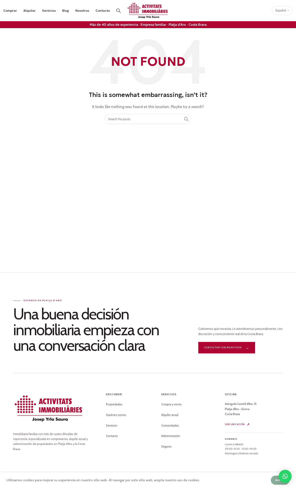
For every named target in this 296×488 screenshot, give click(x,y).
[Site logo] (148, 10)
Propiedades (114, 404)
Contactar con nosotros (223, 347)
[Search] (118, 10)
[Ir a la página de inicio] (49, 409)
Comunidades (170, 425)
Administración (170, 436)
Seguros (166, 446)
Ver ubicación (235, 424)
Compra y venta (171, 404)
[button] (285, 476)
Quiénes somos (116, 415)
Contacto (112, 436)
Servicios (111, 425)
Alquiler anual (169, 415)
